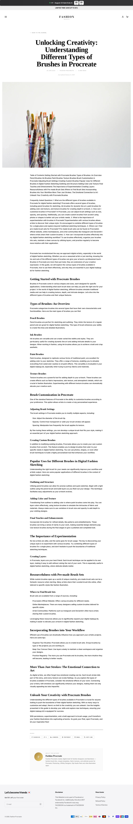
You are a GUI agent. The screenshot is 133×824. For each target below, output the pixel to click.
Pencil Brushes (36, 178)
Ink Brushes (47, 178)
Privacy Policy (100, 797)
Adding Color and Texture (88, 184)
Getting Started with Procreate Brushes (61, 175)
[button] (66, 3)
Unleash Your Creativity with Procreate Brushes (49, 195)
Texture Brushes (70, 178)
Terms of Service (101, 805)
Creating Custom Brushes (68, 181)
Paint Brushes (57, 178)
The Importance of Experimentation (67, 187)
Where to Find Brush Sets (75, 189)
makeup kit (39, 367)
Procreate (74, 695)
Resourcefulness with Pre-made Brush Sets (47, 189)
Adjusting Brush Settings (48, 181)
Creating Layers (87, 187)
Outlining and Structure (68, 184)
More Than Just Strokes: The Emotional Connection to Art (75, 192)
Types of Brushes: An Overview (89, 175)
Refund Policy (100, 801)
